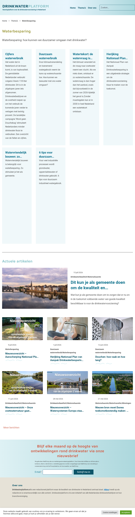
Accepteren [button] (126, 512)
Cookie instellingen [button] (110, 512)
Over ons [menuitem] (92, 8)
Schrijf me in (83, 472)
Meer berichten (11, 427)
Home (4, 21)
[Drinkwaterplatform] (25, 7)
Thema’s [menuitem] (82, 8)
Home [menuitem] (73, 8)
